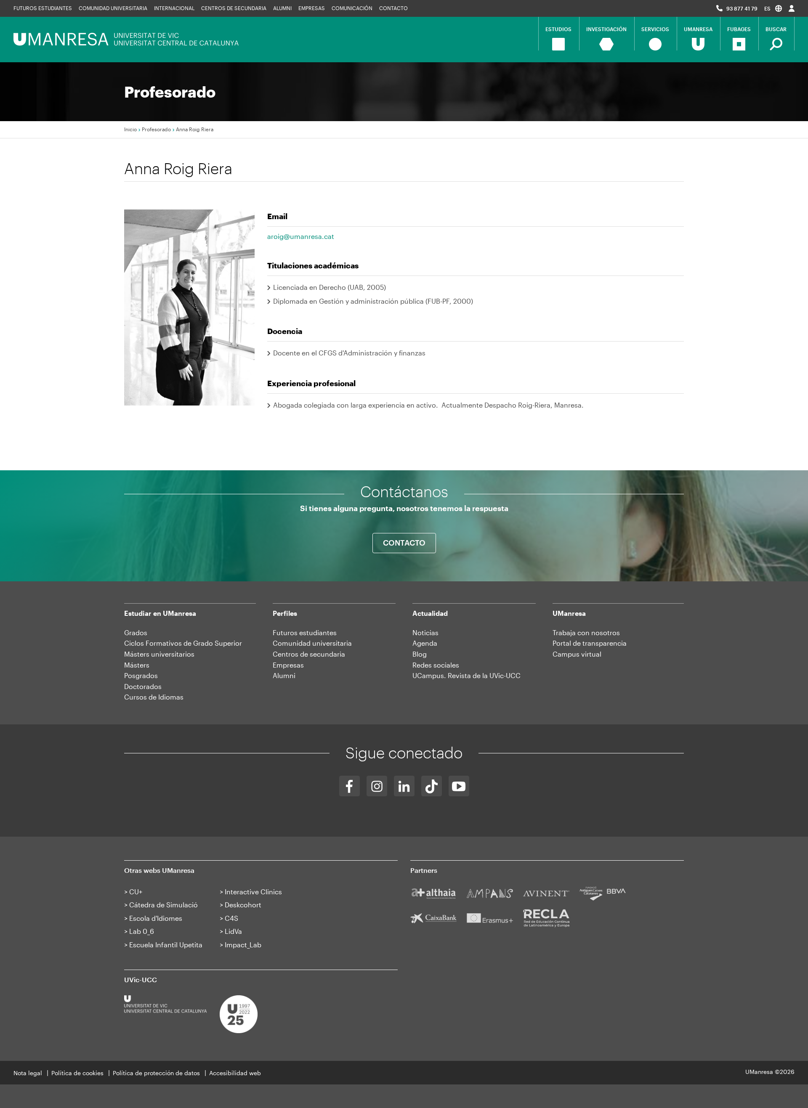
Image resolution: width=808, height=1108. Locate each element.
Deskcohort (243, 905)
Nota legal (27, 1072)
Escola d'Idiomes (155, 918)
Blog (419, 654)
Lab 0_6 (141, 931)
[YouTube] (459, 786)
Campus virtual (577, 654)
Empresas (311, 8)
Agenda (424, 643)
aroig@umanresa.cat (300, 236)
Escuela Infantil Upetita (165, 945)
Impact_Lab (243, 945)
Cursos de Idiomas (153, 697)
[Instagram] (377, 786)
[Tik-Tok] (431, 786)
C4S (231, 918)
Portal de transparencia (590, 643)
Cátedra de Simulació (163, 905)
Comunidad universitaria (113, 8)
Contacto (393, 8)
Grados (135, 632)
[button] (773, 8)
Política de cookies (77, 1072)
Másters (136, 665)
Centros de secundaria (233, 8)
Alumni (282, 8)
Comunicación (352, 8)
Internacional (174, 8)
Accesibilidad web (235, 1072)
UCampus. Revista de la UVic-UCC (466, 675)
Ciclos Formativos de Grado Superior (183, 643)
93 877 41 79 (742, 8)
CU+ (135, 892)
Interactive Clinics (253, 892)
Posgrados (141, 675)
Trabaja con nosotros (586, 632)
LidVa (233, 931)
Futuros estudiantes (42, 8)
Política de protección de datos (156, 1072)
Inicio (130, 129)
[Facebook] (349, 786)
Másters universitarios (159, 654)
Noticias (425, 632)
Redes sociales (435, 665)
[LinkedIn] (404, 786)
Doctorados (143, 686)
